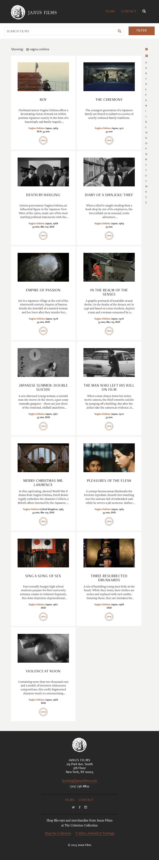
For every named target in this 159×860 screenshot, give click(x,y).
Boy (43, 100)
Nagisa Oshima (37, 128)
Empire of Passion (43, 290)
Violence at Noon (43, 671)
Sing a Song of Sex (43, 576)
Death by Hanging (43, 195)
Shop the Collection (58, 833)
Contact (128, 11)
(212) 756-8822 (79, 786)
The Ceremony (109, 100)
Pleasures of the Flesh (109, 481)
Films (110, 11)
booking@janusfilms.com (79, 781)
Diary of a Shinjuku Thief (109, 195)
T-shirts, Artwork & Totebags (94, 833)
